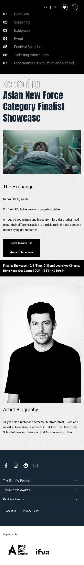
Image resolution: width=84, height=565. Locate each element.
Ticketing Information (31, 55)
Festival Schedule (28, 47)
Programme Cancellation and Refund (44, 63)
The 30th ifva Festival (16, 481)
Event (18, 39)
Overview (21, 14)
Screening (22, 22)
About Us (11, 511)
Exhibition (22, 30)
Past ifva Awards (14, 499)
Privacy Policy (31, 511)
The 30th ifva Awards (16, 490)
